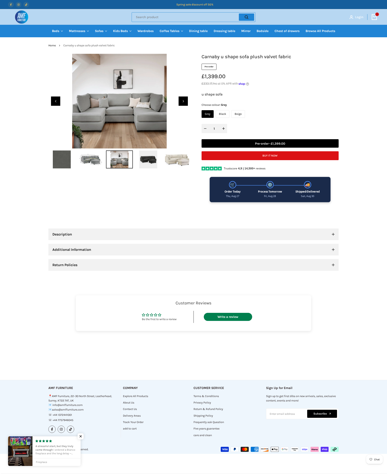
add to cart (130, 428)
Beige (238, 114)
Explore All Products (135, 396)
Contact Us (130, 409)
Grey (207, 114)
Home (52, 45)
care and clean (203, 435)
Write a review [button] (227, 317)
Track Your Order (133, 422)
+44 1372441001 (62, 415)
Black (222, 114)
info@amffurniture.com (67, 405)
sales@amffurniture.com (68, 409)
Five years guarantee (207, 428)
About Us (128, 402)
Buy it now (270, 155)
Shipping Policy (203, 415)
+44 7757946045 (63, 420)
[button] (81, 436)
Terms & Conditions (206, 396)
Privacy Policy (202, 402)
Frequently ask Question (209, 422)
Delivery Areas (132, 415)
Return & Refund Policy (208, 409)
